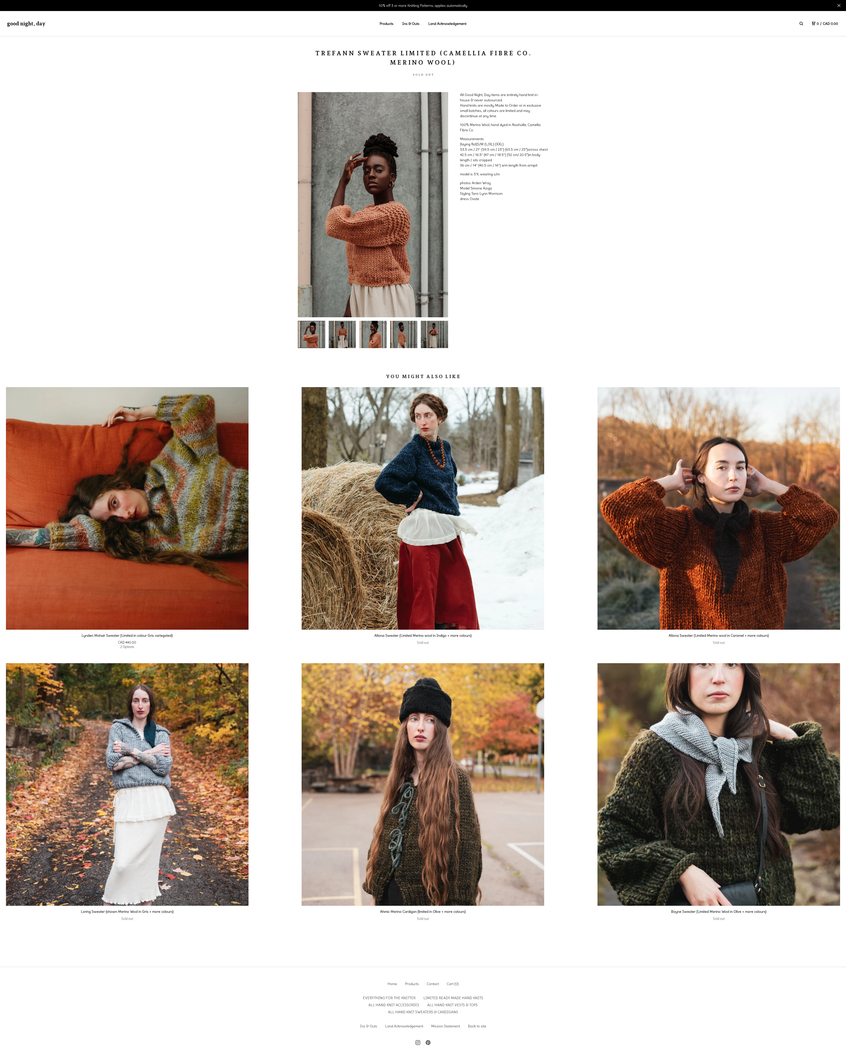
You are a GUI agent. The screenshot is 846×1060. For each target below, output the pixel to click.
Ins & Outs (410, 23)
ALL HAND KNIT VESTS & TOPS (452, 1005)
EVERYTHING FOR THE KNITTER (389, 998)
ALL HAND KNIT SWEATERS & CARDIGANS (423, 1012)
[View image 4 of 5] (403, 334)
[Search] (801, 23)
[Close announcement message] (838, 5)
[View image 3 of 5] (373, 334)
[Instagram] (418, 1042)
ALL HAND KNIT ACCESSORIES (393, 1005)
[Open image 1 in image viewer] (373, 204)
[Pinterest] (428, 1042)
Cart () (453, 984)
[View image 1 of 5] (311, 334)
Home (392, 984)
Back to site (477, 1026)
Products (386, 23)
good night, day (26, 23)
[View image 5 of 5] (434, 334)
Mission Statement (445, 1026)
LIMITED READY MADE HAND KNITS (453, 998)
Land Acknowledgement (447, 23)
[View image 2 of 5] (342, 334)
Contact (433, 984)
